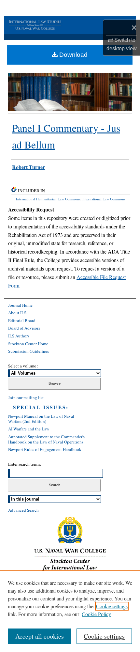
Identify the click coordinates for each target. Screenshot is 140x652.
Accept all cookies (39, 636)
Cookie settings (112, 606)
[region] (70, 611)
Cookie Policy (96, 614)
